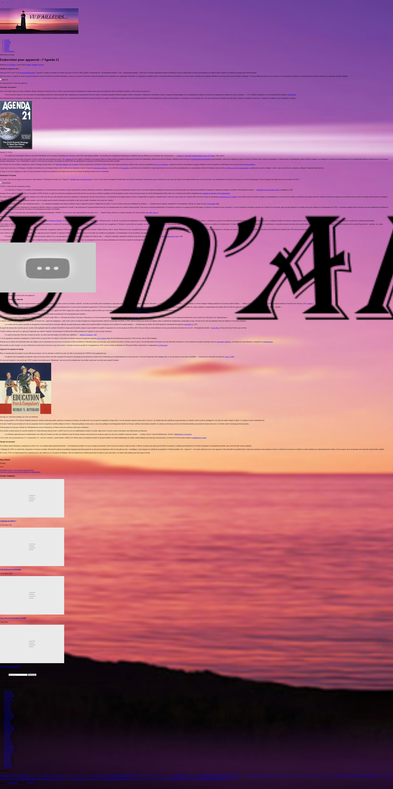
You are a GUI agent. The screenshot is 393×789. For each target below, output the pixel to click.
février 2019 (8, 742)
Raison (125, 778)
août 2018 (7, 753)
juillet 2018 (7, 755)
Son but (135, 317)
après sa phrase (101, 338)
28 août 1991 (292, 95)
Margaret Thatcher (56, 220)
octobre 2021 (8, 698)
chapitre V (310, 303)
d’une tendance (64, 164)
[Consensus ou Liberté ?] (32, 517)
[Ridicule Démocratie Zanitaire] (32, 662)
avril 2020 (7, 724)
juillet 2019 (7, 733)
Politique (7, 46)
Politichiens (93, 779)
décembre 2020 (9, 715)
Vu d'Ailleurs (11, 65)
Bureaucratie (35, 776)
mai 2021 (7, 706)
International (343, 775)
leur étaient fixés (224, 193)
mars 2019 (7, 741)
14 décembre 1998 (213, 204)
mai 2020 (7, 722)
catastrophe (125, 168)
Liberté (28, 778)
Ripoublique (137, 779)
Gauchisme (231, 775)
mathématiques (268, 342)
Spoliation (175, 779)
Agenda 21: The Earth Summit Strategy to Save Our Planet (196, 156)
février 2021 (8, 711)
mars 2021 (7, 709)
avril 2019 (7, 739)
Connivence (88, 776)
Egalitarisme (168, 776)
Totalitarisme (189, 779)
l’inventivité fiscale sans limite (200, 159)
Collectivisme (62, 776)
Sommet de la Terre (172, 236)
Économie (7, 43)
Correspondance (9, 51)
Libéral (42, 778)
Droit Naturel (103, 775)
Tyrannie (203, 779)
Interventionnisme (364, 775)
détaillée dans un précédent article (81, 179)
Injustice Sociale (328, 776)
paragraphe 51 (188, 324)
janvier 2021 (8, 713)
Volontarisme (233, 779)
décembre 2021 (9, 694)
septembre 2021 (9, 700)
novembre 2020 (9, 717)
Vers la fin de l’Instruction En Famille (13, 618)
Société (6, 48)
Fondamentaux (211, 775)
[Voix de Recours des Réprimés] (32, 565)
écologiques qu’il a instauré (228, 197)
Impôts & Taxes (286, 776)
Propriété (112, 779)
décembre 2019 (9, 728)
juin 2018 (7, 757)
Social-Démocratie (149, 779)
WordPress (30, 783)
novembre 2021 (9, 696)
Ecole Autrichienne (143, 776)
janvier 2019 (8, 744)
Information (314, 776)
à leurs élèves (215, 328)
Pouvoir (102, 779)
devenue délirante (249, 164)
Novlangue (80, 779)
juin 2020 (7, 720)
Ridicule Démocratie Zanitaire (10, 666)
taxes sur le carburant (161, 164)
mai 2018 (7, 759)
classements (220, 342)
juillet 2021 (7, 704)
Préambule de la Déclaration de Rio (267, 190)
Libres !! (7, 50)
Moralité (69, 779)
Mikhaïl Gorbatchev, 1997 (88, 335)
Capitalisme (47, 776)
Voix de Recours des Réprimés (10, 569)
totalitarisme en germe (199, 438)
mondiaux (227, 342)
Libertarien (14, 779)
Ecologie (158, 776)
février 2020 (8, 726)
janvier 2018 (8, 766)
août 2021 (7, 702)
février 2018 (8, 764)
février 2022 (8, 691)
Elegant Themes (12, 783)
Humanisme (271, 775)
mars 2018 (7, 763)
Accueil (6, 40)
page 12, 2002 (229, 357)
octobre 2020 (8, 718)
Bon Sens (22, 775)
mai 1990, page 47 (152, 212)
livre (7, 420)
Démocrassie (124, 775)
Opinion (6, 45)
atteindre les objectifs (209, 193)
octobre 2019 (8, 731)
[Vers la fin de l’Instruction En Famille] (32, 614)
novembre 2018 (9, 748)
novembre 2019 (9, 729)
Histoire (257, 775)
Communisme (76, 776)
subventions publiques (100, 168)
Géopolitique (245, 776)
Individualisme (301, 776)
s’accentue (74, 164)
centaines (68, 159)
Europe (194, 776)
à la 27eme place (162, 345)
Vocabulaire (220, 778)
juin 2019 (7, 735)
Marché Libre (56, 779)
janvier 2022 (8, 693)
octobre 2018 (8, 750)
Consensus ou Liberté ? (8, 521)
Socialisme (162, 779)
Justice (382, 776)
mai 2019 (7, 737)
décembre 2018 (9, 746)
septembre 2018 (9, 752)
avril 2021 (7, 707)
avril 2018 (7, 761)
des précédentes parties (27, 73)
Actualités (7, 41)
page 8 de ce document (145, 310)
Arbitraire (7, 775)
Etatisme (181, 775)
